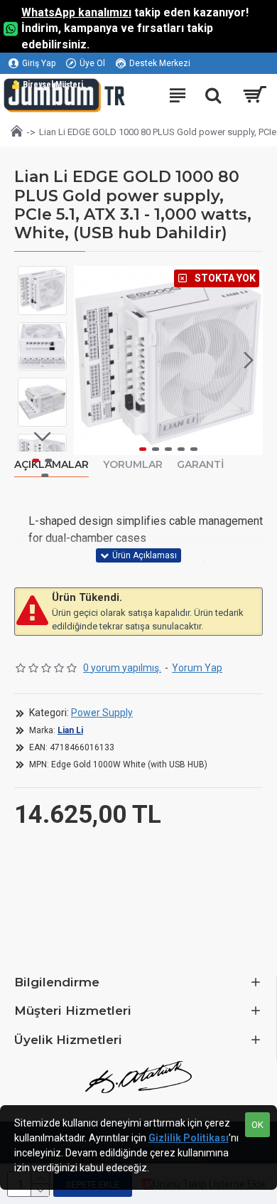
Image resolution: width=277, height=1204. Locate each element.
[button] (88, 360)
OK (257, 1124)
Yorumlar (133, 465)
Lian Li (70, 730)
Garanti (200, 465)
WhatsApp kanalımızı (76, 12)
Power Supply (102, 712)
